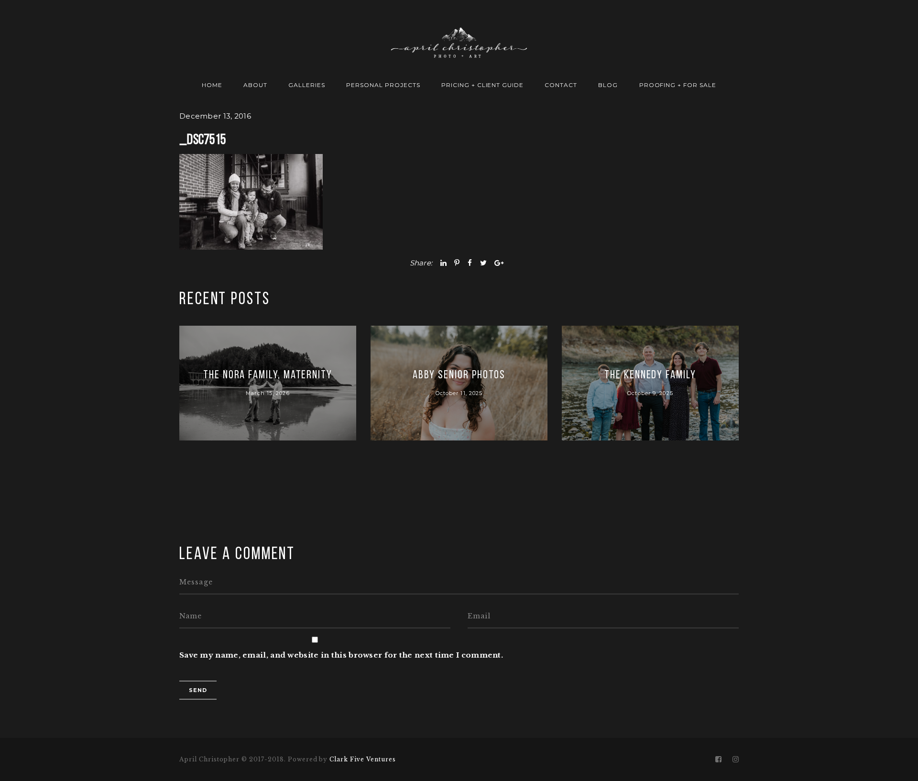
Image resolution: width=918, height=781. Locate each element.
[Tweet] (483, 262)
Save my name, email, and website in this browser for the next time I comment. (341, 655)
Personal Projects (383, 84)
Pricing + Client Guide (482, 84)
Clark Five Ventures (362, 759)
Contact (561, 84)
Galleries (306, 84)
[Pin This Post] (456, 262)
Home (212, 84)
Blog (608, 84)
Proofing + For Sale (677, 84)
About (255, 84)
